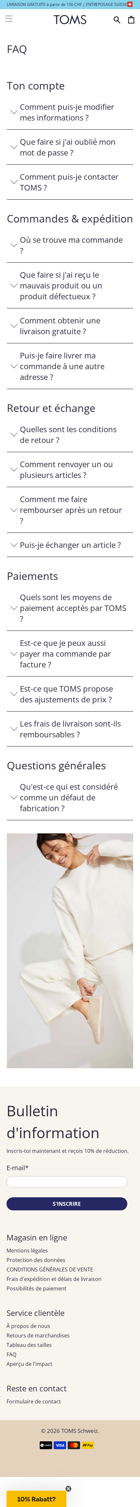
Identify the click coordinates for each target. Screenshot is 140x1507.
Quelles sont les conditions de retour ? (68, 434)
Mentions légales (27, 1250)
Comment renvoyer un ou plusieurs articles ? (66, 469)
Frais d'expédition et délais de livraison (54, 1279)
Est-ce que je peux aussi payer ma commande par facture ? (65, 653)
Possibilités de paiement (36, 1288)
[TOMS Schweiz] (70, 19)
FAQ (11, 1354)
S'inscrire (67, 1203)
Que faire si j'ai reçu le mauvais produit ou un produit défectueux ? (61, 285)
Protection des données (36, 1260)
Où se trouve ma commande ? (71, 245)
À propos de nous (28, 1326)
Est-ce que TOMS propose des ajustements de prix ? (66, 694)
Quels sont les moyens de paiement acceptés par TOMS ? (73, 608)
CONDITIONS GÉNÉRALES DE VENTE (50, 1269)
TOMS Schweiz (79, 1430)
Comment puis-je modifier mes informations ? (67, 112)
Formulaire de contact (34, 1401)
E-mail (18, 1167)
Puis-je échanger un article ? (70, 544)
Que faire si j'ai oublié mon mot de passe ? (68, 147)
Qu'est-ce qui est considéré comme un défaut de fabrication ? (69, 797)
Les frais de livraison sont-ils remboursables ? (70, 729)
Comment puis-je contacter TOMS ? (69, 182)
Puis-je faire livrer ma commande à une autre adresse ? (62, 366)
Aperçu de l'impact (29, 1364)
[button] (36, 1499)
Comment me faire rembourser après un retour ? (71, 510)
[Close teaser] (68, 1488)
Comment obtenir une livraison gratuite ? (60, 325)
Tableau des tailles (29, 1345)
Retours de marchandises (38, 1335)
